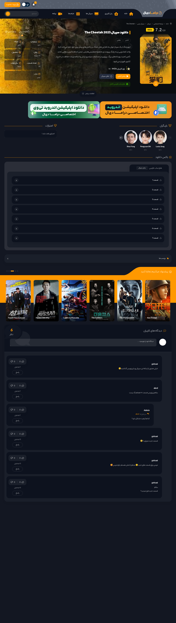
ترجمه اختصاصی (158, 24)
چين (19, 56)
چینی (38, 77)
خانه (167, 24)
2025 (19, 66)
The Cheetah (130, 24)
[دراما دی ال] (152, 13)
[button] (121, 137)
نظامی (119, 40)
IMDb (149, 30)
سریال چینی (141, 24)
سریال (149, 24)
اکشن (127, 40)
